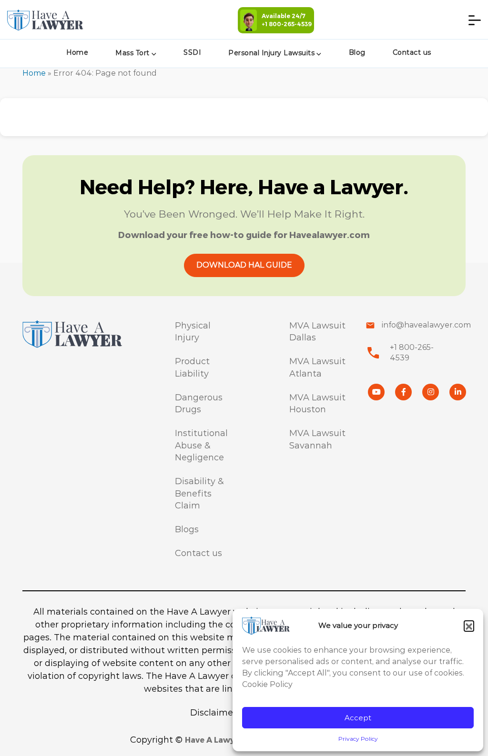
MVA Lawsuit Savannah (317, 439)
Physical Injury (193, 331)
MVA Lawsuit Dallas (317, 331)
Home (77, 52)
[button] (469, 625)
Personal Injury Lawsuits (271, 53)
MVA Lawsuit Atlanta (317, 367)
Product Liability (192, 367)
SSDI (192, 52)
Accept (358, 717)
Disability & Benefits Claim (199, 493)
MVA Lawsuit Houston (317, 403)
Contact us (412, 52)
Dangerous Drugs (199, 403)
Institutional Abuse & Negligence (201, 445)
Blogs (187, 529)
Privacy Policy (358, 738)
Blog (357, 52)
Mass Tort (132, 53)
